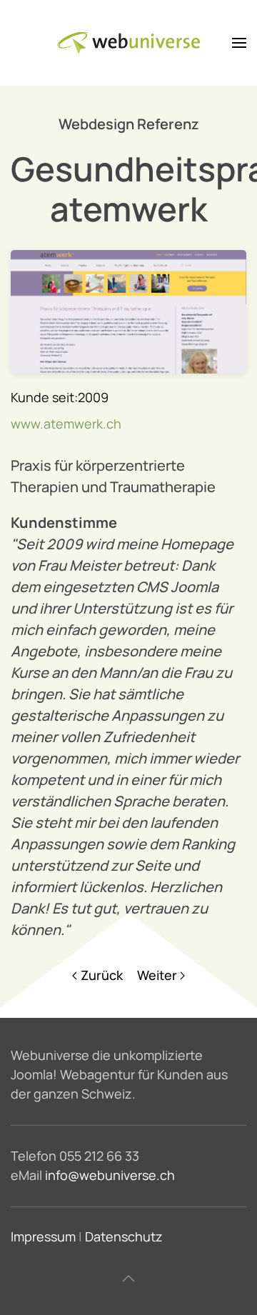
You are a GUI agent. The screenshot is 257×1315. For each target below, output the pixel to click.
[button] (239, 43)
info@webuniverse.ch (110, 1175)
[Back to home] (128, 43)
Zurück (102, 975)
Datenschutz (124, 1236)
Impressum (43, 1236)
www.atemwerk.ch (66, 423)
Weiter (157, 975)
